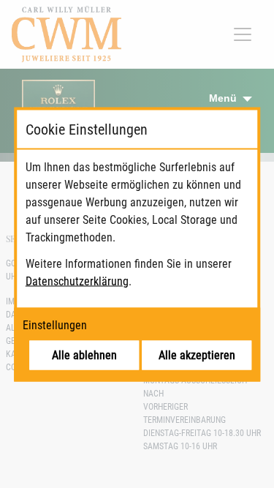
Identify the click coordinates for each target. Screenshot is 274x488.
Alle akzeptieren (197, 354)
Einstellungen (55, 324)
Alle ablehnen (84, 354)
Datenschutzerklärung (77, 281)
